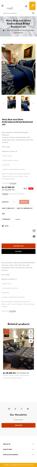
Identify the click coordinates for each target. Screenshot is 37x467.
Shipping (5, 194)
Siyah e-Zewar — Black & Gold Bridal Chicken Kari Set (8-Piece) (16, 377)
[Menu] (3, 6)
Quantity (5, 202)
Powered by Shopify (26, 465)
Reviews (18, 251)
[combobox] (18, 13)
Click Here (13, 183)
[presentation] (4, 103)
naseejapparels (14, 465)
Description (18, 246)
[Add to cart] (31, 331)
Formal (17, 219)
